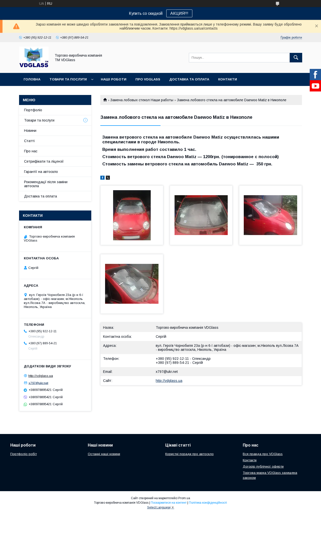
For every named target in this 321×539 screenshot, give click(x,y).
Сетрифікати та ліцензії (44, 161)
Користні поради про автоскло (189, 454)
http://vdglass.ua (169, 381)
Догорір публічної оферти (263, 466)
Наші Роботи (113, 79)
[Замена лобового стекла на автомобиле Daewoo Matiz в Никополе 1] (131, 215)
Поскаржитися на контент (169, 502)
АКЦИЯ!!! (179, 13)
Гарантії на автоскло (41, 172)
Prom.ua (184, 498)
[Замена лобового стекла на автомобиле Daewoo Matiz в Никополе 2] (201, 215)
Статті (29, 141)
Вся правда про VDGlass (263, 454)
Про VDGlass (147, 79)
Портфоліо (33, 110)
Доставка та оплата (189, 79)
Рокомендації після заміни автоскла (45, 184)
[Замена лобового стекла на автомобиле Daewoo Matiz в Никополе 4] (131, 284)
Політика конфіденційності (208, 502)
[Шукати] (296, 57)
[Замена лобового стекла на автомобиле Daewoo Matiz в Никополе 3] (270, 215)
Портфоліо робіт (23, 454)
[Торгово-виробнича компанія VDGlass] (34, 66)
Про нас (30, 151)
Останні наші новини (104, 454)
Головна (32, 79)
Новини (30, 131)
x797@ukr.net (167, 372)
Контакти (227, 79)
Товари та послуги (68, 79)
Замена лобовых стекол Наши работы (141, 100)
